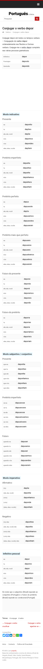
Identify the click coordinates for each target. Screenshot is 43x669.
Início (4, 644)
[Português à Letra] (21, 13)
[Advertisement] (21, 90)
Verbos (8, 32)
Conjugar (14, 618)
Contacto (11, 644)
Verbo (22, 618)
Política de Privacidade (24, 644)
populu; (14, 651)
